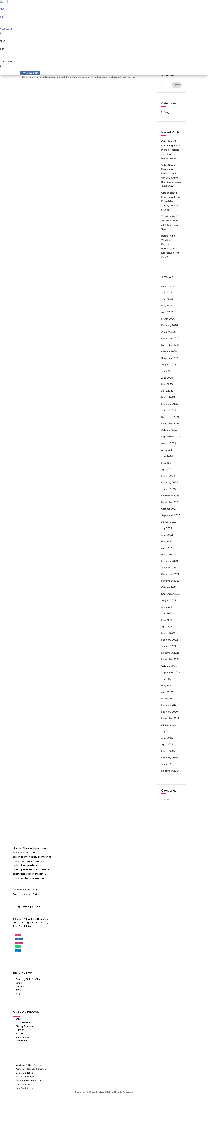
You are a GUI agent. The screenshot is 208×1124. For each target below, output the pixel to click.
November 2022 (170, 580)
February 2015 (169, 757)
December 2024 (170, 417)
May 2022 (167, 620)
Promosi (20, 1033)
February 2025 (169, 404)
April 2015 (167, 744)
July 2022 (166, 607)
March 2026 (168, 318)
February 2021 (169, 705)
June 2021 (167, 679)
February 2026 (169, 325)
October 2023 (169, 508)
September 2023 (170, 515)
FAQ (18, 993)
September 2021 (170, 672)
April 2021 (167, 692)
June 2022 (167, 613)
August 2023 (168, 522)
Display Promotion (25, 1026)
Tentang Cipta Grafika (28, 979)
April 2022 (167, 626)
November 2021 (170, 659)
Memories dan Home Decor (30, 1080)
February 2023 (169, 561)
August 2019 (168, 725)
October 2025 (169, 351)
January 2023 (168, 567)
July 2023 (166, 528)
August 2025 (168, 364)
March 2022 (168, 633)
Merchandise (23, 1037)
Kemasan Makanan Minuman (31, 1068)
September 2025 (170, 358)
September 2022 (170, 594)
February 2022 (169, 639)
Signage (20, 1029)
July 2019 (166, 731)
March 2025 (168, 397)
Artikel (19, 989)
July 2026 (166, 292)
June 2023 (167, 535)
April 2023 (167, 548)
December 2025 (170, 338)
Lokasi (19, 982)
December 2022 (170, 574)
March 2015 (168, 751)
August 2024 (168, 443)
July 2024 (166, 449)
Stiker (19, 1018)
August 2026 (168, 286)
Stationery (21, 1040)
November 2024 (170, 423)
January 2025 (168, 410)
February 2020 (169, 711)
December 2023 (170, 495)
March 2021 (168, 698)
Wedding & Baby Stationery (30, 1065)
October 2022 (169, 587)
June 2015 (167, 738)
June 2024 (167, 456)
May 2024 (167, 463)
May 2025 (167, 384)
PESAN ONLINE (30, 73)
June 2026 (167, 299)
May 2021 (167, 685)
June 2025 (167, 377)
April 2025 (167, 391)
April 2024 (167, 469)
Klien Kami (21, 986)
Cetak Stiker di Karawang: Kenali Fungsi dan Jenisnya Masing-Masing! (171, 201)
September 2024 (170, 436)
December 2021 (170, 653)
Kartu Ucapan (23, 1084)
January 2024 (168, 489)
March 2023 (168, 554)
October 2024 (169, 430)
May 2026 (167, 305)
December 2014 (170, 770)
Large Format (23, 1022)
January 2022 (168, 646)
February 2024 (169, 482)
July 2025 (166, 371)
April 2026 (167, 312)
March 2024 (168, 476)
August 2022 (168, 600)
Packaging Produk (25, 1076)
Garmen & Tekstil (24, 1072)
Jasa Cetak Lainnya (25, 1088)
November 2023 (170, 502)
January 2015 (168, 764)
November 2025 (170, 345)
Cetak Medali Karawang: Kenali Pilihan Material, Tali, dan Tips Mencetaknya (171, 150)
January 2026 (168, 332)
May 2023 (167, 541)
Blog (166, 112)
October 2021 (169, 666)
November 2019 (170, 718)
